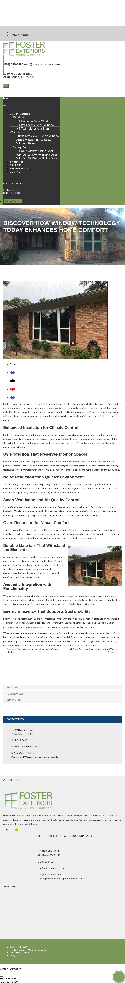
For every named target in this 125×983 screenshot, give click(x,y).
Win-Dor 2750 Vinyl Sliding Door (36, 154)
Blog (13, 955)
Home (13, 110)
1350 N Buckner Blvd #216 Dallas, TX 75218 (18, 75)
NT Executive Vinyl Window (34, 121)
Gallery (16, 165)
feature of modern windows (65, 461)
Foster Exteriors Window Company (28, 949)
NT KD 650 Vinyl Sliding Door (34, 151)
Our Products (20, 114)
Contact (16, 171)
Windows (19, 117)
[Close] (4, 105)
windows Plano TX (12, 416)
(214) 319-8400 (20, 35)
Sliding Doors (21, 147)
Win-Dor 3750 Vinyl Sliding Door (36, 158)
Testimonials (19, 168)
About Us (16, 162)
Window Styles (25, 143)
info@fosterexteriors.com (42, 64)
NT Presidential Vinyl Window (35, 124)
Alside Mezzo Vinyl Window (33, 139)
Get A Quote (12, 201)
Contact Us (14, 700)
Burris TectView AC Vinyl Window (37, 136)
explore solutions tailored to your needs (76, 645)
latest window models (27, 507)
